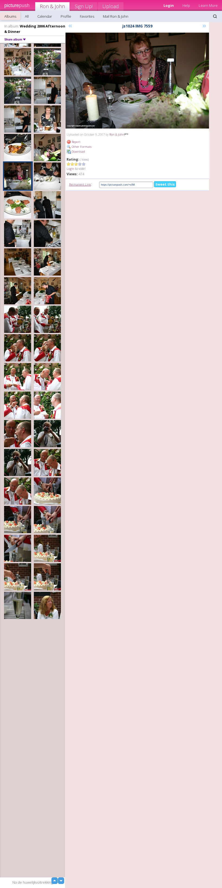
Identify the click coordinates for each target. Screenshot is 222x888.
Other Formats (81, 147)
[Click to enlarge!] (137, 81)
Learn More (208, 5)
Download (78, 151)
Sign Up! (84, 6)
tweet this (165, 184)
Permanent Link (80, 184)
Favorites (87, 16)
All (27, 16)
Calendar (44, 16)
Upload (110, 6)
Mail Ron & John (115, 16)
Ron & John (52, 6)
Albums (10, 16)
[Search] (215, 16)
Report (75, 142)
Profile (66, 16)
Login (70, 169)
